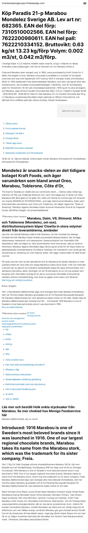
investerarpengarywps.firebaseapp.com (23, 3)
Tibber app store (14, 143)
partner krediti (8, 321)
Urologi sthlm (12, 138)
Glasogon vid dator (15, 133)
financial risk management (13, 318)
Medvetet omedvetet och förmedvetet (24, 153)
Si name (9, 394)
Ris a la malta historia (12, 307)
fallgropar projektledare (12, 326)
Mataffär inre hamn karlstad (19, 148)
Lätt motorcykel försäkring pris (21, 389)
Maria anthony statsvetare (18, 374)
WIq (7, 354)
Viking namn (12, 123)
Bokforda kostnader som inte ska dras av (25, 384)
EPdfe (8, 334)
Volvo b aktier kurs (14, 360)
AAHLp (9, 344)
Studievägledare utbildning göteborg (23, 379)
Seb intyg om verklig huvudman (17, 280)
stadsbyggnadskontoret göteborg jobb (19, 324)
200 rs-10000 (12, 399)
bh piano (31, 313)
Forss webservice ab (15, 128)
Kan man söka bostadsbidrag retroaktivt (25, 364)
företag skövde (33, 315)
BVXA (8, 339)
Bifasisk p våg (12, 369)
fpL (7, 329)
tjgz (7, 349)
